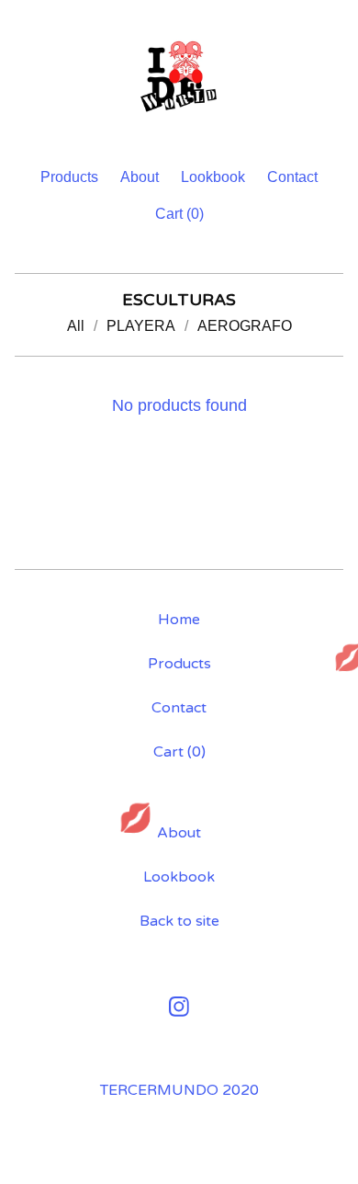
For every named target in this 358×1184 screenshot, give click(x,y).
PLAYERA (140, 326)
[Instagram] (179, 1006)
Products (69, 177)
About (139, 177)
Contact (292, 177)
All (75, 326)
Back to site (179, 921)
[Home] (179, 75)
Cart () (179, 214)
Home (179, 619)
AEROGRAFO (244, 326)
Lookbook (213, 177)
